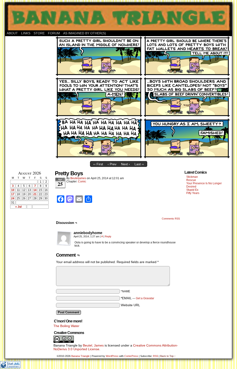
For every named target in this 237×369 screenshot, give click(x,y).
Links (25, 33)
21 (35, 194)
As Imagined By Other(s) (84, 33)
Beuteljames (78, 178)
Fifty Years (192, 193)
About (12, 33)
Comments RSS (171, 218)
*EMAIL (137, 298)
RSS (155, 356)
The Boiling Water (66, 326)
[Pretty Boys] (142, 158)
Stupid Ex (192, 189)
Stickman (192, 176)
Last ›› (139, 164)
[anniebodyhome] (63, 238)
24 (12, 198)
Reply (108, 236)
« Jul (18, 206)
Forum (54, 33)
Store (39, 33)
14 (35, 190)
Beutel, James (93, 345)
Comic (82, 181)
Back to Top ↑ (168, 356)
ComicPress (131, 356)
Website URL (130, 305)
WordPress (112, 356)
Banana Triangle (80, 356)
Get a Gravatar (145, 298)
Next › (125, 164)
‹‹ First (98, 164)
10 (12, 190)
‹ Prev (112, 164)
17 (12, 194)
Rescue (191, 180)
